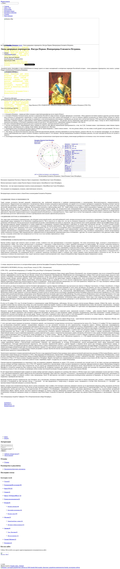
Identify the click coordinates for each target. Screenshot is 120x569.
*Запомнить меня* (6, 449)
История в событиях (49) (13, 506)
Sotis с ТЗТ (7, 8)
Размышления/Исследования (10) (13, 485)
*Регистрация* (8, 455)
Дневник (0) (7, 528)
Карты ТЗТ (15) (8, 488)
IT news (2, 65)
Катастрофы (8, 9)
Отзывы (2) (7, 492)
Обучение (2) (7, 517)
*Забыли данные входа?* (11, 454)
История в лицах (9, 11)
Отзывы (6, 14)
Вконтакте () (8, 404)
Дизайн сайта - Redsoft (17, 566)
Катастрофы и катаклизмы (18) (15, 510)
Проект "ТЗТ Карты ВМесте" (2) (12, 495)
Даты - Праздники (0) (12, 532)
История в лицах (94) (12, 513)
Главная (6, 6)
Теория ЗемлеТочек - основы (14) (15, 521)
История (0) (7, 502)
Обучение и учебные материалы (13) (16, 524)
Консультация (8, 16)
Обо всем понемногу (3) (13, 535)
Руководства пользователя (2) (12, 499)
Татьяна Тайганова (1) (10, 539)
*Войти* (3, 450)
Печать (6, 53)
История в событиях (10, 12)
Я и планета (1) (8, 543)
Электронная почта (10, 54)
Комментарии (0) (9, 406)
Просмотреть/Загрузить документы (14, 469)
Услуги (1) (6, 481)
